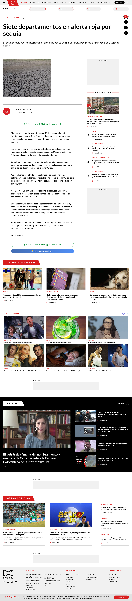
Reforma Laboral (53, 291)
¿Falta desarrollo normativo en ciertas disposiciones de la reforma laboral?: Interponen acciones (62, 297)
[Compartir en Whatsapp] (126, 33)
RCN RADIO (69, 579)
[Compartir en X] (126, 27)
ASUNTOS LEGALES (92, 577)
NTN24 (68, 575)
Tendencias (82, 2)
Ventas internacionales (52, 581)
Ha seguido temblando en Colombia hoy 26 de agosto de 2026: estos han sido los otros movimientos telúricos (105, 162)
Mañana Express (39, 9)
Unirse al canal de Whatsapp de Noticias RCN (44, 124)
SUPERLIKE (112, 579)
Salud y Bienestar (60, 2)
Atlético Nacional (9, 529)
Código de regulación (33, 581)
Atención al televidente (34, 577)
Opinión (91, 2)
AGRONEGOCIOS (91, 579)
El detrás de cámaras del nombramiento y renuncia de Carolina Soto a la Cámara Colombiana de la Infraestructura (31, 458)
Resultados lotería (56, 529)
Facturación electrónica (52, 575)
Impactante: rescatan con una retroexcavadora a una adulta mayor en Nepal (112, 414)
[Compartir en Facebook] (126, 22)
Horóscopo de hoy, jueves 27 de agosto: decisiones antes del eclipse (113, 539)
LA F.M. (68, 582)
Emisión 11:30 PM (122, 9)
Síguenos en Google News (44, 251)
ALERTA (68, 584)
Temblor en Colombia (94, 116)
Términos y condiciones (65, 596)
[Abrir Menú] (4, 2)
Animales (6, 291)
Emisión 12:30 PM (67, 9)
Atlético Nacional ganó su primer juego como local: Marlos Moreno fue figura (23, 533)
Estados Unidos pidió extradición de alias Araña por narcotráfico (112, 444)
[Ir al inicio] (12, 3)
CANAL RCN (119, 2)
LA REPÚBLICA (90, 575)
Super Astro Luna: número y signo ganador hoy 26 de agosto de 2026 (70, 533)
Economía (72, 2)
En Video (13, 403)
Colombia (24, 2)
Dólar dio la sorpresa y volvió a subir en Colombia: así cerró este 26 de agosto (104, 135)
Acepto (121, 597)
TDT (77, 575)
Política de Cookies (85, 598)
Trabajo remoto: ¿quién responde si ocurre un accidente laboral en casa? (113, 508)
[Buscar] (128, 3)
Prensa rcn (29, 585)
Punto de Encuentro (103, 2)
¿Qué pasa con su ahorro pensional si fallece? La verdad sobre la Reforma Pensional (103, 148)
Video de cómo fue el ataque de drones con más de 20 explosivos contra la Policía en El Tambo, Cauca (113, 429)
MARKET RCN (113, 582)
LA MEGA (69, 589)
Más (121, 403)
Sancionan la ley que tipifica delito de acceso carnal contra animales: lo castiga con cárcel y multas (108, 297)
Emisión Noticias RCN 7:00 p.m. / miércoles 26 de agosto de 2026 (113, 459)
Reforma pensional (98, 144)
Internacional (34, 2)
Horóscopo (105, 535)
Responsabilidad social (33, 575)
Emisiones (9, 9)
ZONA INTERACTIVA (114, 577)
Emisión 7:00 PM (94, 9)
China (103, 518)
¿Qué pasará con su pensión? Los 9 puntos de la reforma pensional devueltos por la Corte (105, 176)
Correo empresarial (32, 583)
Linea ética (47, 583)
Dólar (94, 131)
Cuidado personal (107, 504)
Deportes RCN (46, 2)
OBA (45, 585)
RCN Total (69, 577)
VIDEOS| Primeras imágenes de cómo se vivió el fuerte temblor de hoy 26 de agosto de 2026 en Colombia (103, 121)
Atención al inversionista (30, 588)
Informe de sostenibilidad (49, 577)
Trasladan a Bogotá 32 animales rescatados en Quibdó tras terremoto (22, 296)
